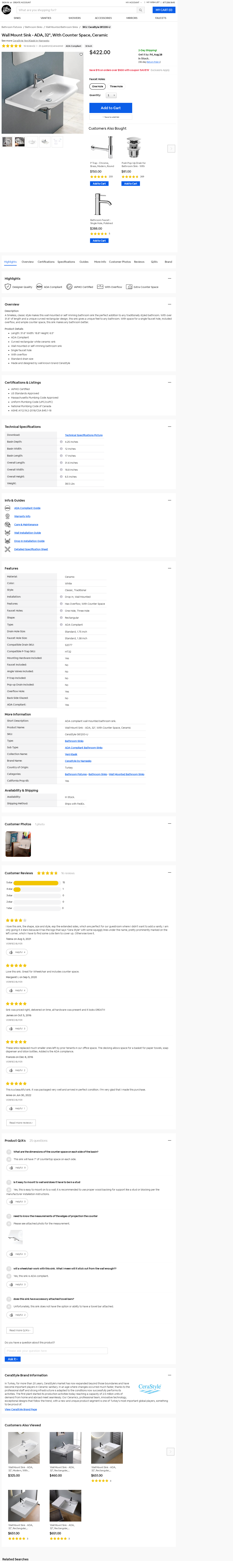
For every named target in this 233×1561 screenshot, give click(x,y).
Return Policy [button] (153, 62)
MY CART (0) (164, 10)
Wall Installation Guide (27, 532)
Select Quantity (121, 96)
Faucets (160, 18)
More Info (100, 262)
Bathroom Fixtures (76, 774)
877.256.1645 (169, 2)
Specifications (66, 262)
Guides (84, 262)
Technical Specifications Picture (84, 435)
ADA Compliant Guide (27, 508)
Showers (75, 18)
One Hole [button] (97, 86)
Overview (28, 262)
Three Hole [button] (116, 86)
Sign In (5, 2)
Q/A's (154, 262)
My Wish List (153, 2)
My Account (133, 2)
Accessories (103, 18)
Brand (168, 262)
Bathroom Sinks (74, 741)
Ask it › (12, 1359)
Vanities (46, 18)
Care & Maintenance (26, 524)
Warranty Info (22, 516)
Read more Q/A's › (20, 1330)
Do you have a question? (16, 269)
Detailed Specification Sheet (31, 549)
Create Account (22, 2)
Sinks (17, 18)
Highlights (10, 262)
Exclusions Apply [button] (160, 70)
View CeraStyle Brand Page (21, 1409)
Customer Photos (120, 262)
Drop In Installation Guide (29, 541)
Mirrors (131, 18)
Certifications (46, 262)
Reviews (139, 262)
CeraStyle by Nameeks (78, 761)
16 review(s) (29, 46)
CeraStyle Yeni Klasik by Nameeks (31, 40)
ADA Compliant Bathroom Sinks (83, 747)
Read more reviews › (21, 1122)
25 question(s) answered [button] (51, 46)
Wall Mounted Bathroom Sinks (126, 774)
